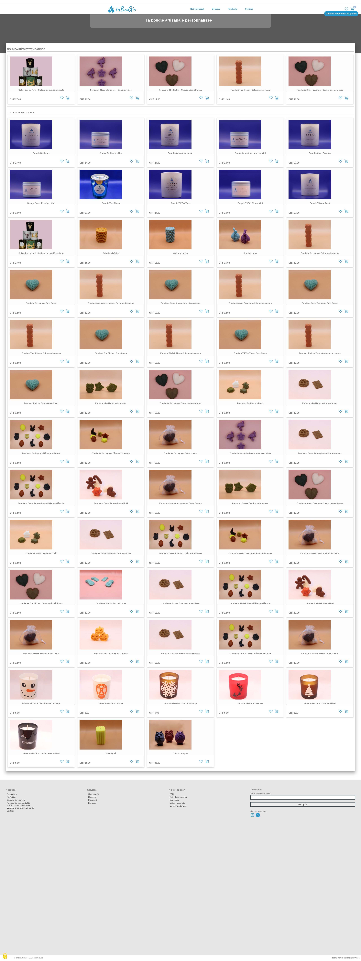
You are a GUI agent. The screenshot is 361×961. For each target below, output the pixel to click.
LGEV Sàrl (33, 958)
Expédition (11, 797)
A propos (11, 790)
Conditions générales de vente (20, 808)
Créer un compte (177, 803)
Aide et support (177, 790)
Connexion (174, 800)
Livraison (92, 803)
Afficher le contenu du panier (341, 13)
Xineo (357, 958)
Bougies (216, 9)
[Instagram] (252, 816)
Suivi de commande (178, 797)
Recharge (92, 797)
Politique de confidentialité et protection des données (18, 804)
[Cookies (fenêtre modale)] (5, 956)
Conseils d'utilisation (16, 800)
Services (92, 790)
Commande (93, 794)
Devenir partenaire (178, 806)
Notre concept (197, 9)
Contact (249, 9)
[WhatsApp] (258, 816)
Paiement (92, 800)
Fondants (232, 9)
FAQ (172, 794)
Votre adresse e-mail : (260, 793)
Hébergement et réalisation (341, 958)
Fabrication (12, 794)
